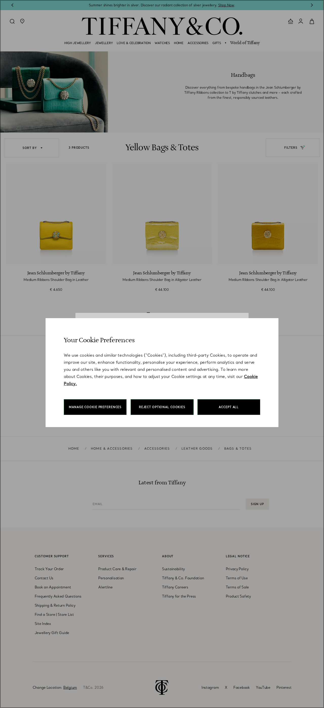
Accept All (229, 407)
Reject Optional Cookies (162, 407)
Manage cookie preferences (95, 407)
